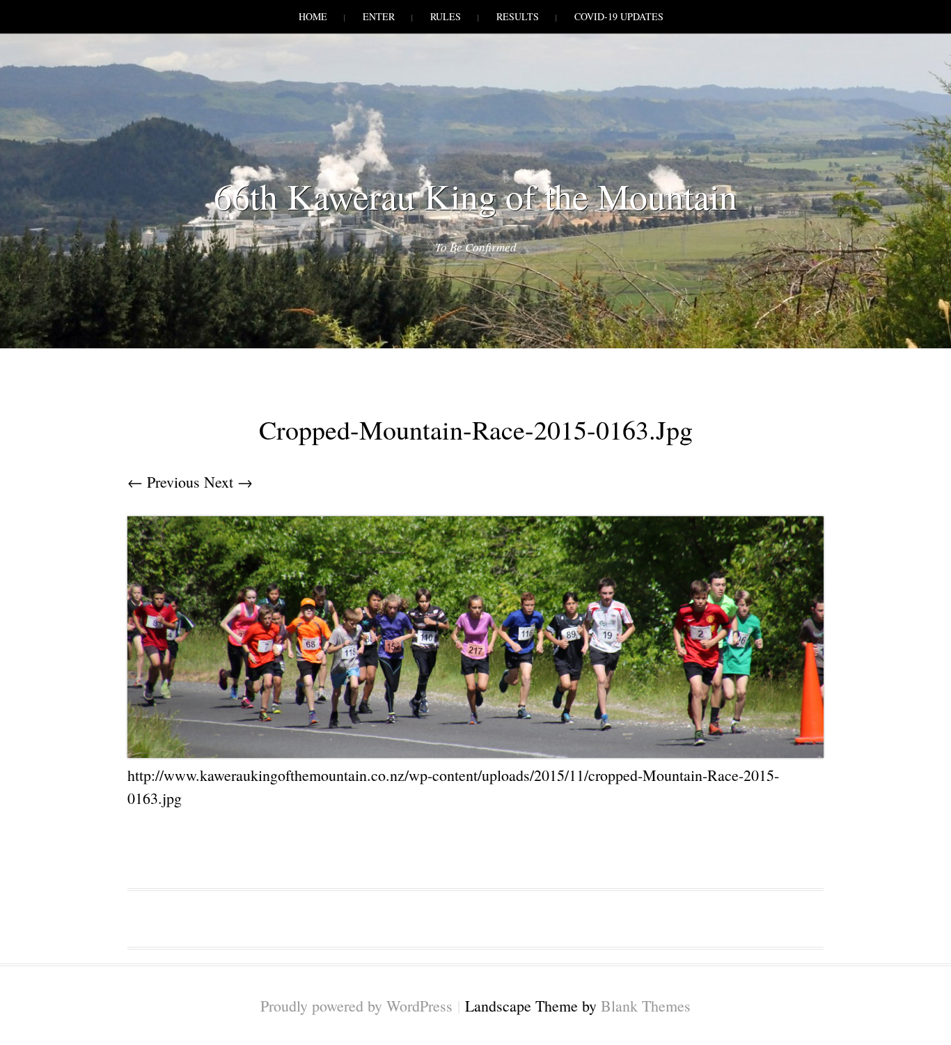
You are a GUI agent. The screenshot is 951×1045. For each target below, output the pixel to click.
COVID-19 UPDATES (618, 16)
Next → (228, 482)
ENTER (379, 16)
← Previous (163, 482)
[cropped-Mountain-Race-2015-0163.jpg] (475, 752)
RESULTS (517, 16)
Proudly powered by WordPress (356, 1006)
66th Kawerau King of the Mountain (475, 195)
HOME (313, 16)
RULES (445, 16)
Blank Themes (646, 1006)
